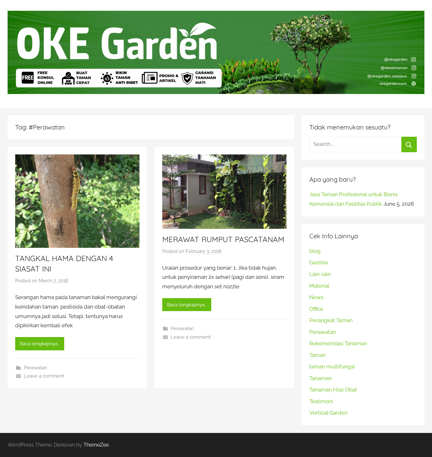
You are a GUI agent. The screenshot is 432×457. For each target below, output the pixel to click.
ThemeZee (96, 445)
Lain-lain (320, 274)
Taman (317, 355)
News (316, 297)
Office (316, 309)
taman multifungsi (332, 366)
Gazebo (318, 262)
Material (319, 286)
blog (315, 251)
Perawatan (35, 368)
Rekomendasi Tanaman (338, 343)
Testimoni (321, 401)
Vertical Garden (328, 413)
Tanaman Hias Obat (333, 389)
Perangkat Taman (331, 320)
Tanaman (320, 378)
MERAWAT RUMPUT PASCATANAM (223, 239)
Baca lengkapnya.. (39, 344)
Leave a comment (44, 376)
